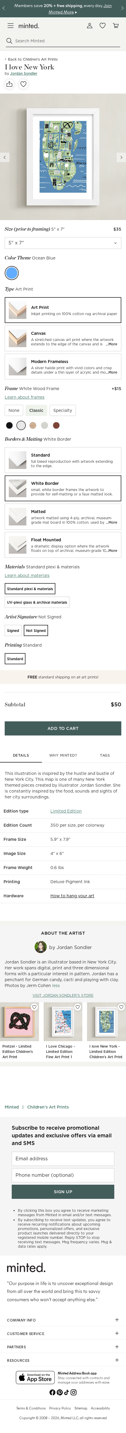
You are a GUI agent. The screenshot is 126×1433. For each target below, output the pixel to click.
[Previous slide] (4, 157)
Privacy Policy (60, 1408)
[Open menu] (10, 25)
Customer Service (25, 1333)
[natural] (33, 425)
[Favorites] (102, 25)
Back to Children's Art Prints (33, 59)
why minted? (63, 755)
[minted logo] (29, 25)
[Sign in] (89, 25)
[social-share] (9, 84)
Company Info (21, 1320)
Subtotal (15, 704)
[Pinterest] (59, 1391)
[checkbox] (14, 410)
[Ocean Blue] (12, 273)
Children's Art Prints (48, 1107)
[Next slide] (121, 157)
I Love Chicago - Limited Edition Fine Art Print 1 (60, 1051)
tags (105, 755)
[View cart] (115, 25)
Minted (12, 1107)
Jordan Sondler (23, 73)
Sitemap (80, 1408)
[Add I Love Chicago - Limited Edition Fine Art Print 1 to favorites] (77, 1007)
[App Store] (35, 1378)
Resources (18, 1360)
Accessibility (100, 1408)
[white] (21, 425)
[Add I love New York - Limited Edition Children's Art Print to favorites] (121, 1007)
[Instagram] (73, 1391)
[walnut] (56, 425)
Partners (16, 1346)
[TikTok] (66, 1391)
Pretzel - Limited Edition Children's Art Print (17, 1051)
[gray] (44, 425)
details (21, 755)
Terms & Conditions (31, 1408)
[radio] (63, 310)
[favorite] (23, 84)
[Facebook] (52, 1391)
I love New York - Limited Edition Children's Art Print (105, 1051)
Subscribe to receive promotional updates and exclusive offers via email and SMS (62, 1135)
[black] (9, 425)
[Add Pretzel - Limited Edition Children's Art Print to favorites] (34, 1007)
